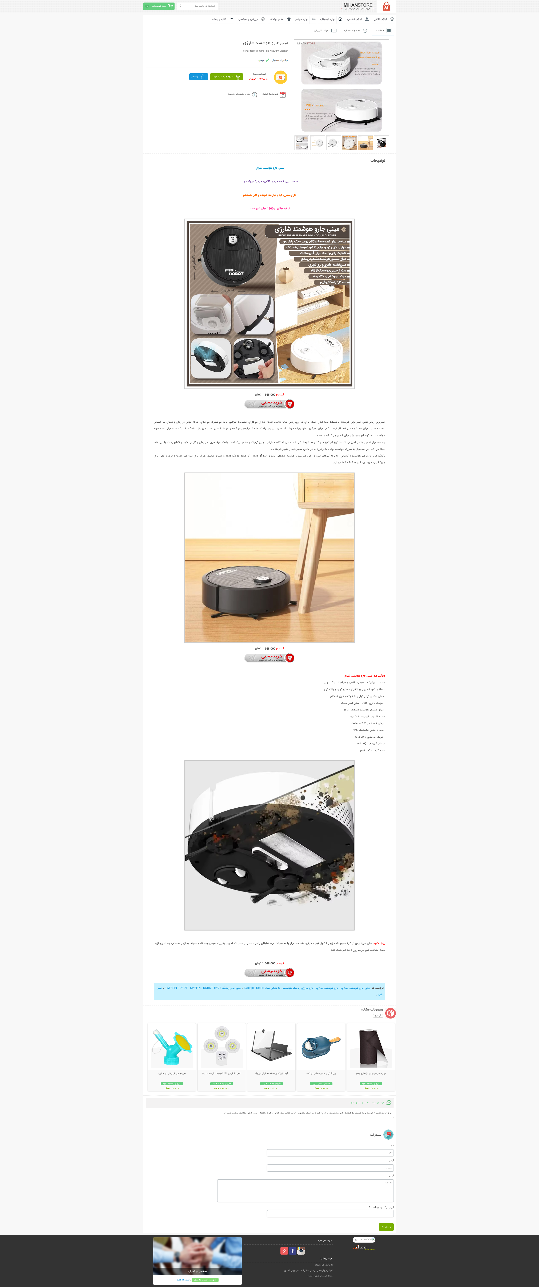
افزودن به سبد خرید (222, 76)
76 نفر (195, 76)
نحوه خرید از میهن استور (320, 1276)
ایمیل (391, 1160)
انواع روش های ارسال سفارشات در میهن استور (308, 1270)
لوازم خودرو (301, 19)
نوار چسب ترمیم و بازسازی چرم (371, 1073)
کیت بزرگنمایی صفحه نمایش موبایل (271, 1073)
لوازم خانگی (380, 19)
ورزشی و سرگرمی (248, 19)
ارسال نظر (386, 1227)
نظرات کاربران (321, 30)
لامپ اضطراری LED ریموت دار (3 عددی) (221, 1073)
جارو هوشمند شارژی (327, 988)
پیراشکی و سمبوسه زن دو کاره (321, 1073)
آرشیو (378, 1016)
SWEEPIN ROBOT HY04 (192, 988)
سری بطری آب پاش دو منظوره (172, 1073)
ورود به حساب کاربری (205, 1280)
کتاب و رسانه (219, 19)
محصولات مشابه (352, 30)
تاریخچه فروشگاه (324, 1265)
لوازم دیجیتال (327, 19)
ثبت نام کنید (183, 1280)
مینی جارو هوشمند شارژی (355, 988)
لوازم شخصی (354, 19)
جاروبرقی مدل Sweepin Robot (262, 988)
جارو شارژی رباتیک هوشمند (298, 988)
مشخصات (379, 30)
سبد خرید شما (159, 6)
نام (392, 1145)
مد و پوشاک (276, 19)
